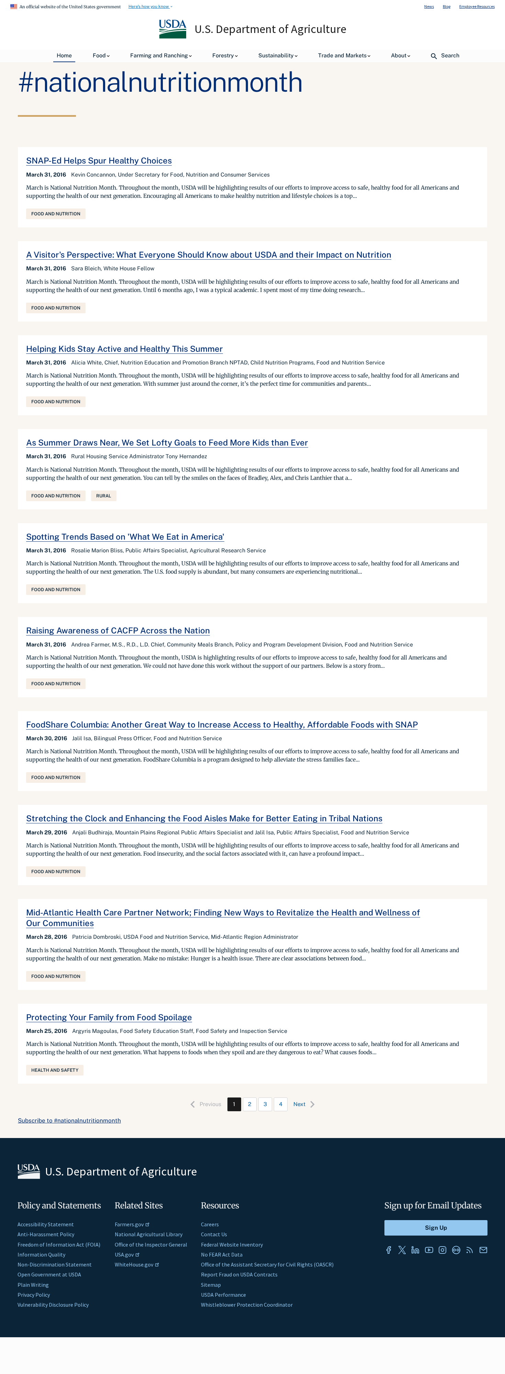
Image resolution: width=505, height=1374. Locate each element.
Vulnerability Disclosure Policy (53, 1304)
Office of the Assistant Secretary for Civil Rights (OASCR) (267, 1264)
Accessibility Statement (46, 1224)
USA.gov (124, 1254)
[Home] (173, 37)
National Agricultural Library (148, 1234)
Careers (210, 1224)
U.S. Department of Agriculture (270, 29)
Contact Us (214, 1234)
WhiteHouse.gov (134, 1264)
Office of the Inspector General (151, 1244)
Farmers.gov (129, 1224)
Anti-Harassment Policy (46, 1234)
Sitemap (211, 1284)
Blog (446, 6)
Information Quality (41, 1254)
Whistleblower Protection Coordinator (247, 1304)
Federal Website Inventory (232, 1244)
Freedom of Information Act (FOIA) (59, 1244)
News (429, 6)
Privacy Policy (34, 1294)
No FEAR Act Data (222, 1254)
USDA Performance (223, 1294)
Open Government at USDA (49, 1274)
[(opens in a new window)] (388, 1250)
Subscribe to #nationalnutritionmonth (69, 1120)
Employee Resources (477, 6)
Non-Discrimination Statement (55, 1264)
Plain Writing (33, 1284)
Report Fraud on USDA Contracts (239, 1274)
